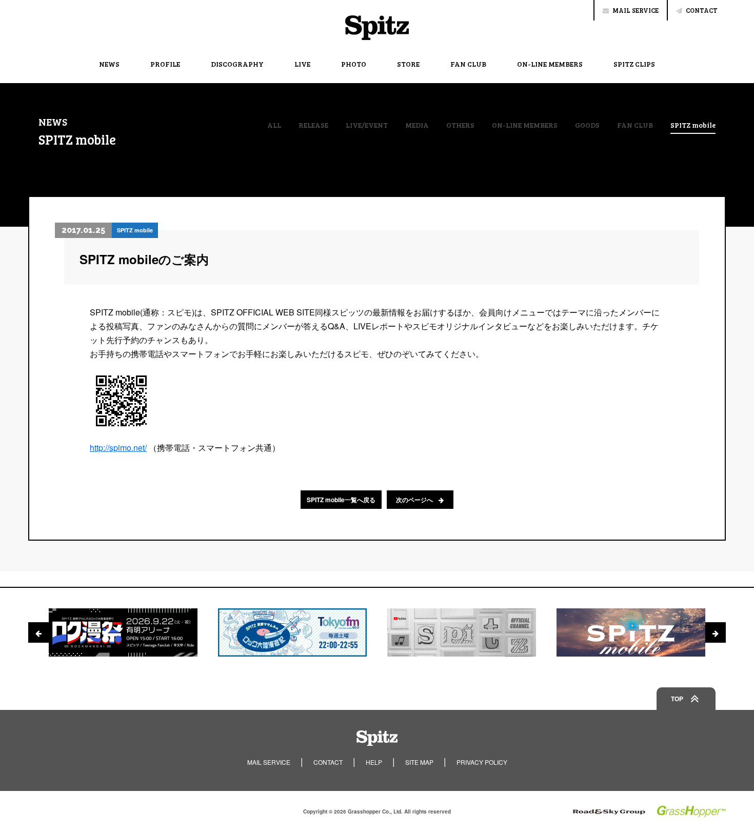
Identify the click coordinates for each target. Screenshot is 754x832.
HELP (374, 762)
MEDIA (417, 125)
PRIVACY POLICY (482, 762)
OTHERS (460, 125)
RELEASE (313, 125)
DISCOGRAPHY (237, 64)
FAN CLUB (468, 64)
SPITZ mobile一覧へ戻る (341, 499)
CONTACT (702, 10)
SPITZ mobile (693, 126)
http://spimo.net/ (118, 447)
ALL (274, 125)
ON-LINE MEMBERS (550, 64)
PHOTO (353, 64)
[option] (123, 632)
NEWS (109, 64)
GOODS (587, 125)
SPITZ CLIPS (634, 64)
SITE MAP (419, 762)
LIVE (302, 64)
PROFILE (165, 64)
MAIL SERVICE (635, 10)
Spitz (377, 27)
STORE (408, 64)
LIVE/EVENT (367, 125)
